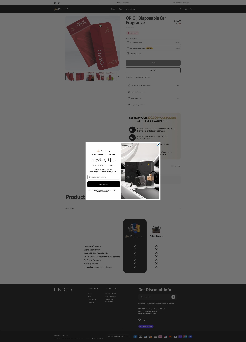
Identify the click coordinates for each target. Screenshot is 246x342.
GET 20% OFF (103, 184)
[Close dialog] (158, 144)
